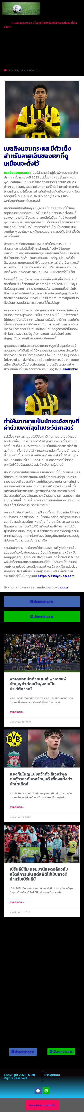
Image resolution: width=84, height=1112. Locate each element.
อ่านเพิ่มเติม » (17, 712)
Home (7, 23)
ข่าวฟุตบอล (52, 1074)
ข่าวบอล (13, 70)
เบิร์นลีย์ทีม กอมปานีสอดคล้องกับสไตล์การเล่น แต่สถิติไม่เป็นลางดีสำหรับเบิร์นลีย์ (39, 874)
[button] (77, 8)
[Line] (46, 1090)
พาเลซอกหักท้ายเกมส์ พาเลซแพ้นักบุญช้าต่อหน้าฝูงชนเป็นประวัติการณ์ (38, 684)
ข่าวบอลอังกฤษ (29, 70)
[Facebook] (38, 1090)
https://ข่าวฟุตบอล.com (56, 575)
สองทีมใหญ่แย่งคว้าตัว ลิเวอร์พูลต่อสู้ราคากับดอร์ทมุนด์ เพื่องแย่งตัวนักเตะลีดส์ (41, 779)
